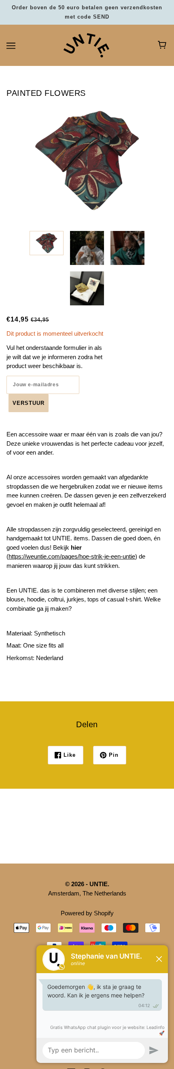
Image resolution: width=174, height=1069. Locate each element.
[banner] (86, 44)
